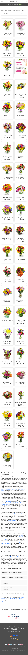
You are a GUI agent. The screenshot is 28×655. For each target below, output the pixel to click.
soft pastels (11, 502)
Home (2, 7)
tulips (4, 501)
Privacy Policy (12, 650)
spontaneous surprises (6, 544)
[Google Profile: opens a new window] (17, 636)
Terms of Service (5, 650)
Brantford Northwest (14, 598)
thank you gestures (6, 543)
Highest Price (14, 13)
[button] (25, 652)
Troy (2, 601)
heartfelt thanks (14, 489)
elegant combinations (5, 504)
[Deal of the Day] (20, 67)
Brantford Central (19, 600)
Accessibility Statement (21, 650)
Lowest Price (21, 13)
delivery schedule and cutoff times (13, 556)
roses (7, 496)
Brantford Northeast (5, 598)
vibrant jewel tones (19, 502)
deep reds (5, 539)
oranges (24, 538)
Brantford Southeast (10, 600)
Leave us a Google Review (14, 640)
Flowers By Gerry (14, 1)
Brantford (22, 597)
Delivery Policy (14, 651)
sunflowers (8, 501)
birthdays (18, 542)
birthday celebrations (5, 489)
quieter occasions (12, 520)
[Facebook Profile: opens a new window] (14, 636)
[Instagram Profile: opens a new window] (11, 636)
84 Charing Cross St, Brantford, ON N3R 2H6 (14, 628)
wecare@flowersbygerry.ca (14, 631)
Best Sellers (6, 13)
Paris (24, 600)
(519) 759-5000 (14, 629)
